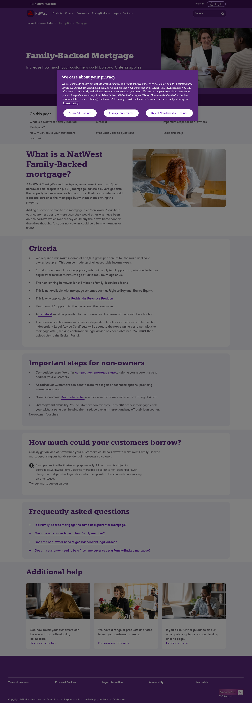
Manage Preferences (121, 113)
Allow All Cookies (80, 113)
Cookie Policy (71, 103)
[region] (127, 95)
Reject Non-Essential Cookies (169, 113)
